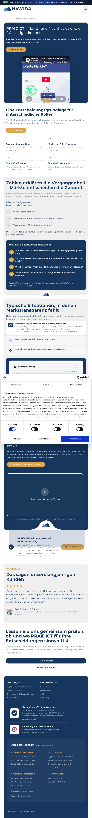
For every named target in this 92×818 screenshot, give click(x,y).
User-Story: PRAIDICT (57, 782)
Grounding (44, 698)
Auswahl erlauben (46, 439)
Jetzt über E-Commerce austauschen (26, 464)
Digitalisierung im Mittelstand (60, 757)
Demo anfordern (16, 130)
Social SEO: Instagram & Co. (22, 764)
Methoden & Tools (55, 778)
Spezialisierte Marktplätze (22, 796)
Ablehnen (17, 439)
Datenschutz (45, 690)
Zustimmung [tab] (16, 385)
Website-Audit (13, 698)
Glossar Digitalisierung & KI (59, 764)
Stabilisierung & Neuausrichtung (20, 694)
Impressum (45, 687)
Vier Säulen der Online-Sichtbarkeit (26, 757)
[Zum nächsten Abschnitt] (46, 101)
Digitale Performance (16, 690)
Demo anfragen (16, 49)
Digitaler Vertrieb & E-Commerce (20, 687)
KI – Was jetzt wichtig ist (21, 782)
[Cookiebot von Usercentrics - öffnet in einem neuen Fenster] (78, 378)
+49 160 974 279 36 (46, 667)
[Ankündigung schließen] (89, 2)
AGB (42, 694)
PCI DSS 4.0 (53, 767)
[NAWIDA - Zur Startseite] (17, 9)
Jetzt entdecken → (77, 2)
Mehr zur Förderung (72, 547)
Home (9, 18)
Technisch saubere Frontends (23, 760)
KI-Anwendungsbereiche (21, 778)
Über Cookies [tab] (76, 385)
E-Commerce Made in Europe (60, 760)
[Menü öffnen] (85, 8)
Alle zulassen (75, 439)
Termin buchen (46, 661)
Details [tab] (46, 385)
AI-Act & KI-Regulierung (21, 785)
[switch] (34, 429)
